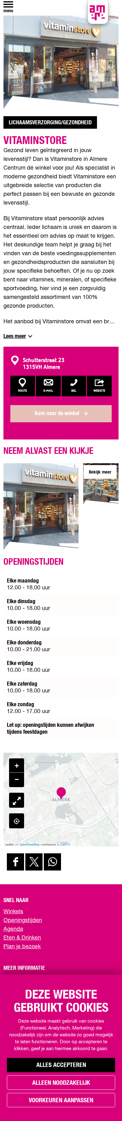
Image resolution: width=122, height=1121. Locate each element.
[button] (61, 793)
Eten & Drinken (22, 938)
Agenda (13, 929)
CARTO (65, 844)
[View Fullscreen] (16, 800)
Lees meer (14, 336)
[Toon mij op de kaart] (16, 821)
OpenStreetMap (29, 844)
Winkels (13, 912)
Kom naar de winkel (57, 413)
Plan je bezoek (22, 947)
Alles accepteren (61, 1065)
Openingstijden (22, 920)
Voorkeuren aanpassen (61, 1100)
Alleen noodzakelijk (61, 1083)
